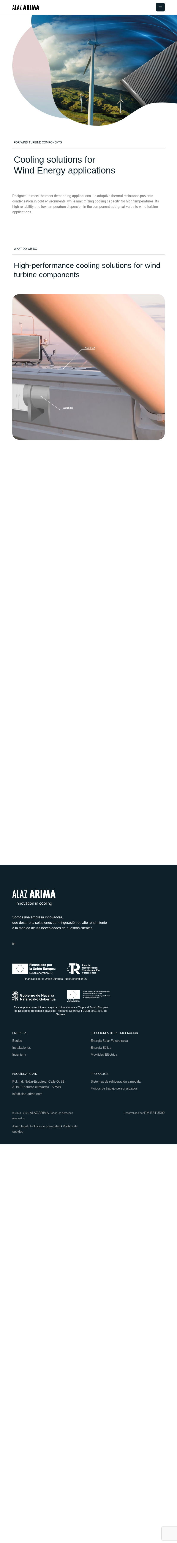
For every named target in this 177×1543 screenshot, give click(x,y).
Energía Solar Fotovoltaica (109, 1040)
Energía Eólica (101, 1047)
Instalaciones (21, 1047)
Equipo (17, 1040)
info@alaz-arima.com (27, 1094)
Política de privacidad (45, 1126)
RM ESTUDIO (154, 1113)
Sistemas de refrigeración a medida (116, 1081)
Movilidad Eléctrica (104, 1054)
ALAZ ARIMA (39, 1113)
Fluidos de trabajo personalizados (114, 1088)
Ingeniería (19, 1054)
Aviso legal (20, 1126)
